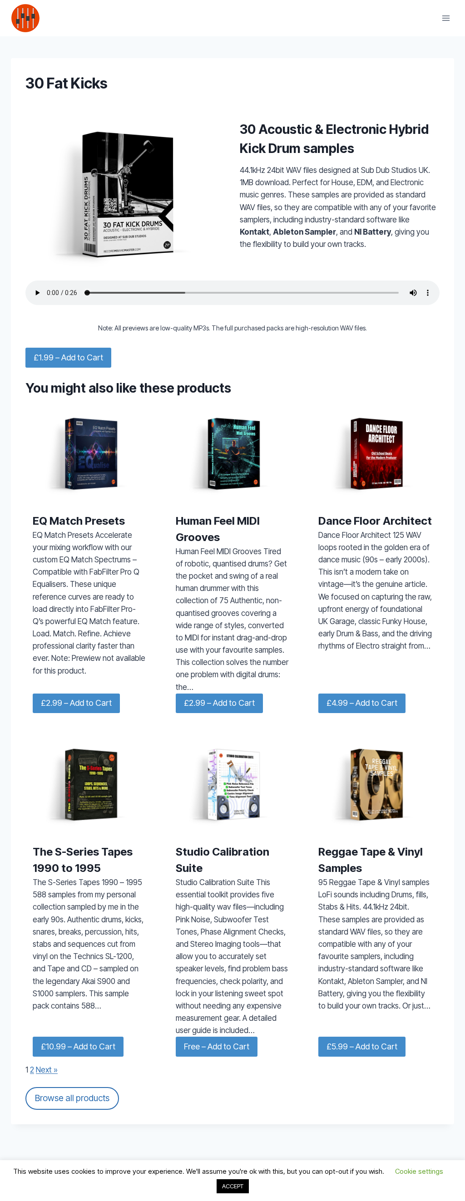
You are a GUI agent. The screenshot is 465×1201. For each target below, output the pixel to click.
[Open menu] (445, 18)
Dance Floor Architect (375, 520)
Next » (47, 1069)
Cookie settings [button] (419, 1171)
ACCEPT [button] (232, 1186)
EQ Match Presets (79, 520)
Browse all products (72, 1098)
